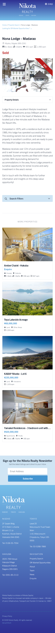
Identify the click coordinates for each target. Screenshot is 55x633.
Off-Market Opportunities (40, 562)
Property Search (14, 25)
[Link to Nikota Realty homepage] (27, 9)
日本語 (50, 4)
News (32, 574)
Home (4, 25)
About (32, 566)
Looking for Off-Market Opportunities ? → (17, 28)
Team (32, 570)
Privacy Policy (7, 616)
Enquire (33, 578)
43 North (8, 623)
